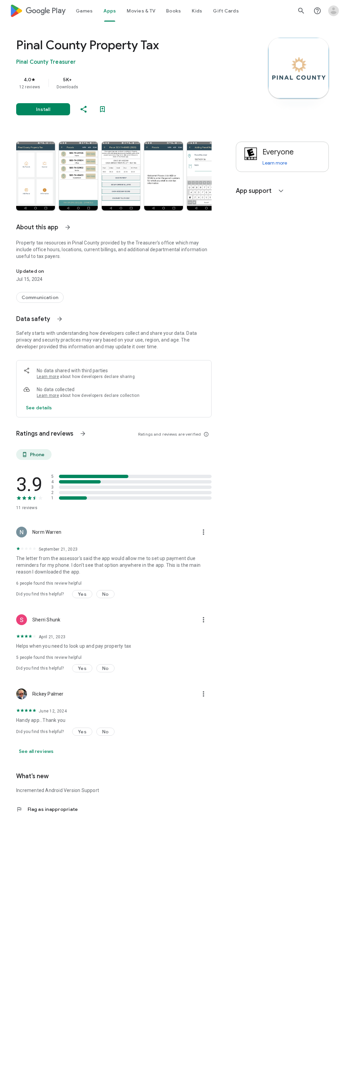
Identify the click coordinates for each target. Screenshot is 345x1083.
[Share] (83, 109)
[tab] (84, 11)
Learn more (48, 376)
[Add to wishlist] (102, 109)
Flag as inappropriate (47, 809)
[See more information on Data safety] (60, 319)
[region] (123, 83)
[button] (35, 176)
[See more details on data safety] (39, 408)
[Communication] (40, 297)
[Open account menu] (333, 11)
